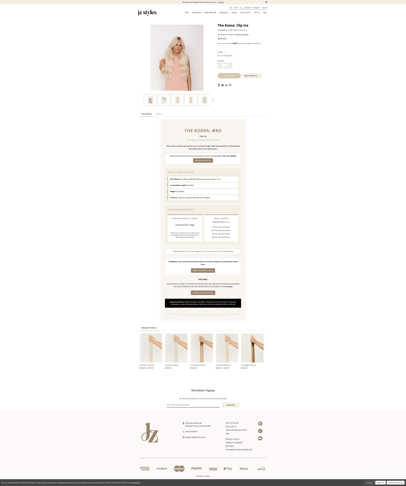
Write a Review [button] (242, 35)
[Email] (223, 85)
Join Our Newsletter (236, 430)
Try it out (221, 2)
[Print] (226, 85)
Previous (141, 100)
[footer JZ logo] (149, 432)
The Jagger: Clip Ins (248, 365)
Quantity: (221, 61)
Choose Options (151, 350)
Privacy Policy (233, 439)
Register (257, 8)
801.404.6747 (192, 431)
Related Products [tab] (149, 328)
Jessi (218, 179)
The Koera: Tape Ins (147, 365)
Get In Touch (232, 423)
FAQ (264, 12)
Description (146, 114)
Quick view (151, 346)
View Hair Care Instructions (203, 293)
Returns (230, 446)
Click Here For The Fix (203, 160)
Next (213, 100)
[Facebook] (219, 85)
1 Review (158, 114)
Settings (369, 482)
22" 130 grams (226, 55)
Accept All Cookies (395, 482)
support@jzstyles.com (196, 437)
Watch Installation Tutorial (203, 270)
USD (235, 8)
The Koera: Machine (223, 365)
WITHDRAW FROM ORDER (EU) (239, 449)
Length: (221, 52)
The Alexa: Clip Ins (172, 365)
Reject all (380, 482)
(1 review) (230, 34)
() (265, 8)
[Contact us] (231, 7)
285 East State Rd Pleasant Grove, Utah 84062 (198, 424)
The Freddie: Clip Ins (198, 365)
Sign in (248, 8)
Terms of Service (234, 442)
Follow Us (231, 426)
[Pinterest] (230, 85)
